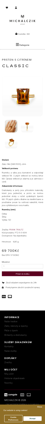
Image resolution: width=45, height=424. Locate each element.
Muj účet (9, 373)
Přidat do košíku (22, 274)
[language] (7, 8)
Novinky (8, 382)
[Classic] (22, 96)
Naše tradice (10, 321)
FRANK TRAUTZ (16, 229)
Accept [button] (33, 418)
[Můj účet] (16, 8)
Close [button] (39, 407)
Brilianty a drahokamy (15, 335)
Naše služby (10, 351)
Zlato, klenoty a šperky (16, 326)
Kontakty (9, 346)
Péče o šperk (11, 330)
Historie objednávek (14, 378)
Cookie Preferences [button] (13, 418)
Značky (8, 362)
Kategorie (24, 45)
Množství (6, 262)
